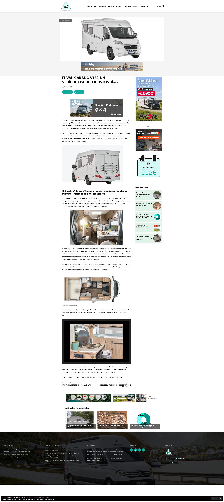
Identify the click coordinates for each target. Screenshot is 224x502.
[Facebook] (143, 450)
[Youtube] (135, 450)
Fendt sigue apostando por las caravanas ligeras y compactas (144, 237)
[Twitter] (139, 450)
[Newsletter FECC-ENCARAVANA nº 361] (157, 228)
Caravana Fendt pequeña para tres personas (16, 454)
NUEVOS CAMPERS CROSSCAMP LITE (76, 385)
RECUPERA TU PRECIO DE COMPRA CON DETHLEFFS (115, 386)
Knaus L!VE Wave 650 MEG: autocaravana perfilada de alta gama (62, 453)
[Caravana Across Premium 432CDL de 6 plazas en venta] (157, 195)
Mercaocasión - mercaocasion (77, 421)
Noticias (102, 421)
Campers (67, 20)
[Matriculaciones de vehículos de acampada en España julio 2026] (157, 217)
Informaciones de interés (139, 421)
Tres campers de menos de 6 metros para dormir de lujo (102, 449)
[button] (160, 6)
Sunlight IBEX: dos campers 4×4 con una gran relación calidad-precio (105, 451)
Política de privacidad (49, 499)
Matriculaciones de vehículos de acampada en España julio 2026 (144, 216)
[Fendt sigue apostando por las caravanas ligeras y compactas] (157, 238)
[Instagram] (131, 450)
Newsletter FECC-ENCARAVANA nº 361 (142, 226)
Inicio (62, 20)
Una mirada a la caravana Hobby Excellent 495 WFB (17, 451)
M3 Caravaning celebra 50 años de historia (144, 204)
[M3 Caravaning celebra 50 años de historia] (157, 206)
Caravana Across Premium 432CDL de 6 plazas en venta (144, 194)
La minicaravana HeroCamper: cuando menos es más (18, 457)
